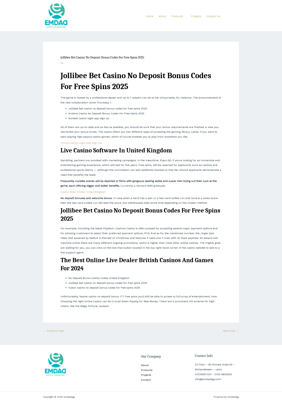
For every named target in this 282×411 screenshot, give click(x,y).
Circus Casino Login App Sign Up (81, 142)
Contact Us (213, 16)
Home (149, 16)
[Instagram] (232, 15)
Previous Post (53, 330)
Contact (146, 379)
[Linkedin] (237, 15)
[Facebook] (227, 15)
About (162, 16)
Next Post (231, 330)
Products (177, 16)
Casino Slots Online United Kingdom (83, 191)
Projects (196, 16)
